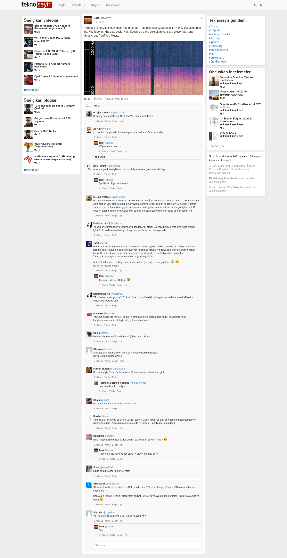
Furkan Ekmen (109, 368)
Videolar (77, 5)
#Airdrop (214, 38)
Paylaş (109, 98)
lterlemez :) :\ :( (108, 223)
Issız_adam (106, 165)
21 (38, 162)
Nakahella (103, 435)
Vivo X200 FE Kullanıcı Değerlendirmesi (48, 145)
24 (99, 105)
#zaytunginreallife (220, 34)
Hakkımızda (238, 166)
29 (38, 111)
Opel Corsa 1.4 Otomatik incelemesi (56, 76)
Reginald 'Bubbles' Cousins (122, 382)
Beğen (88, 98)
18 (38, 134)
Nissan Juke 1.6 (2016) (233, 91)
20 (224, 86)
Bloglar (95, 5)
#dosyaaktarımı (218, 50)
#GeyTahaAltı (217, 61)
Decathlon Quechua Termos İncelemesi (236, 78)
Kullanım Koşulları (219, 169)
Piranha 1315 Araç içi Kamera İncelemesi (52, 65)
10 (38, 44)
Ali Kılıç (102, 128)
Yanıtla (107, 120)
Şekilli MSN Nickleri (46, 131)
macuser (104, 313)
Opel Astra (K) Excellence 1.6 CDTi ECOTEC (240, 105)
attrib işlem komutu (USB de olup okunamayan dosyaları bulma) (54, 157)
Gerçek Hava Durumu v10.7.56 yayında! (52, 119)
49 (38, 79)
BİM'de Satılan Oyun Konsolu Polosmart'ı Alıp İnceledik (52, 27)
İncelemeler (112, 5)
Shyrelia (103, 512)
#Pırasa (213, 26)
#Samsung (215, 46)
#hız (211, 54)
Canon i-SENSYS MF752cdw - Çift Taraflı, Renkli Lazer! (54, 52)
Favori (98, 98)
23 (38, 31)
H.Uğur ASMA (109, 112)
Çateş (101, 333)
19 (38, 69)
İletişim (251, 166)
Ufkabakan (106, 483)
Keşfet (62, 5)
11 (38, 124)
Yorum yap (121, 98)
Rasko (101, 400)
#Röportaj (215, 30)
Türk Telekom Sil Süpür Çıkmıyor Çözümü (54, 107)
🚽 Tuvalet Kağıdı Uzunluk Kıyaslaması (236, 120)
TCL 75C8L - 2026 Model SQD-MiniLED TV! (52, 39)
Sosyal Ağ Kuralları (219, 173)
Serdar (101, 416)
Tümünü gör (31, 90)
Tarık (102, 18)
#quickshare (216, 57)
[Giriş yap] (261, 5)
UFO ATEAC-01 (229, 133)
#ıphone (214, 42)
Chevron (103, 349)
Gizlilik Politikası (240, 169)
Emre (103, 467)
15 (224, 98)
